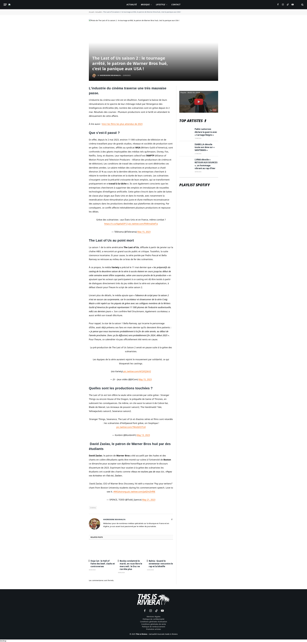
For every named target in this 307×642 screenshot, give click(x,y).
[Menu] (5, 4)
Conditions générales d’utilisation (153, 621)
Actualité (132, 4)
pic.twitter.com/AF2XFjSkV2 (137, 371)
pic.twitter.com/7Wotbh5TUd (131, 427)
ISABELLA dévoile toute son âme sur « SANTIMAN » (205, 147)
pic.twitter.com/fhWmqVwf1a (143, 223)
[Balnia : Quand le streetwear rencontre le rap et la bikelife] (160, 550)
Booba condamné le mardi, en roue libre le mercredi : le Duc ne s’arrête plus (131, 565)
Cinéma (93, 508)
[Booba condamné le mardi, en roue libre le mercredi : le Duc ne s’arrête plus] (131, 550)
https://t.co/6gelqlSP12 (116, 223)
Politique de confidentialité (153, 619)
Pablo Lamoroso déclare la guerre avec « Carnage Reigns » (206, 132)
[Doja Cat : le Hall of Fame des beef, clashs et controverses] (102, 550)
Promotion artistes (153, 629)
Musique (145, 4)
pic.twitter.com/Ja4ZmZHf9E (141, 491)
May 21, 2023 (148, 499)
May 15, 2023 (144, 231)
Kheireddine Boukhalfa (110, 75)
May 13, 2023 (143, 435)
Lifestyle (160, 4)
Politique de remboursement (153, 626)
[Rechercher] (302, 4)
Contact (175, 4)
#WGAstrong (120, 491)
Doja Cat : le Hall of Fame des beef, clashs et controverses (103, 563)
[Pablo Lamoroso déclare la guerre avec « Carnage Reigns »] (185, 132)
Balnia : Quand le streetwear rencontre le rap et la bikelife (161, 563)
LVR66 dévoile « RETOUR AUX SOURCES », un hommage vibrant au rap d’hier (206, 164)
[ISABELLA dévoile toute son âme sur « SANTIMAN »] (185, 147)
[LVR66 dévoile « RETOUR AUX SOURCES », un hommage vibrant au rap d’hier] (185, 162)
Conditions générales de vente (153, 624)
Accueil (91, 12)
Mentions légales (153, 616)
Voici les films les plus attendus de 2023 (122, 124)
